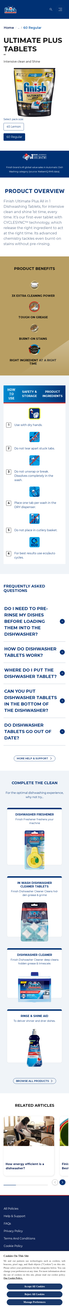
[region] (34, 1279)
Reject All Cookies (35, 1294)
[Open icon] (50, 9)
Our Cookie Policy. (13, 1278)
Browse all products (32, 1081)
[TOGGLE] (60, 9)
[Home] (10, 9)
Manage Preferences (34, 1302)
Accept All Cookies (34, 1286)
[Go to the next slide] (62, 1182)
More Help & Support (32, 758)
